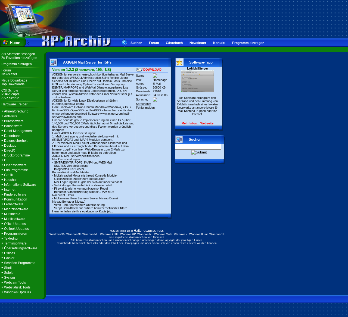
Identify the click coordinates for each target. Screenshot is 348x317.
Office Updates (15, 224)
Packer (9, 258)
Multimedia (12, 214)
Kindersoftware (15, 194)
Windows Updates (17, 292)
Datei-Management (18, 131)
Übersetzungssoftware (20, 248)
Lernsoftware (13, 204)
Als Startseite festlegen (18, 54)
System (9, 278)
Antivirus (10, 116)
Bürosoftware (14, 121)
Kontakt (219, 43)
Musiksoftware (14, 219)
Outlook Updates (16, 229)
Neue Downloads (14, 80)
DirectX (9, 150)
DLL (7, 160)
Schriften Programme (19, 263)
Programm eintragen (248, 43)
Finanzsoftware (15, 165)
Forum (154, 43)
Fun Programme (16, 170)
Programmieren (15, 234)
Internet (9, 190)
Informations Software (20, 185)
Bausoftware (13, 126)
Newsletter (197, 43)
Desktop (10, 145)
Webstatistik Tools (17, 287)
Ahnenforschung (16, 111)
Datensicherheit (15, 141)
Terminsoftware (15, 243)
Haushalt (10, 180)
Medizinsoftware (16, 209)
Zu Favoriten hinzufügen (19, 58)
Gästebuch (174, 43)
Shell (8, 268)
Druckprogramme (17, 155)
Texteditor (11, 238)
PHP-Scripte (10, 94)
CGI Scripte (9, 90)
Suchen (136, 43)
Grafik (8, 175)
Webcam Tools (15, 282)
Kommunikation (15, 199)
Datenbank (12, 136)
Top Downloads (12, 84)
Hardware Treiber (14, 104)
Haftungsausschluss (149, 231)
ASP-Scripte (10, 98)
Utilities (9, 253)
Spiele (9, 273)
